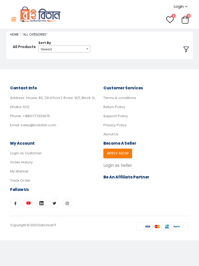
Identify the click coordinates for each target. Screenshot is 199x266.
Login (179, 6)
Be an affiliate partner (126, 177)
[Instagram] (67, 203)
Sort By (44, 43)
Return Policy (114, 106)
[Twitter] (54, 203)
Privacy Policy (114, 125)
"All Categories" (34, 34)
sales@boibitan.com (38, 125)
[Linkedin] (41, 203)
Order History (21, 162)
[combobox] (64, 48)
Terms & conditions (119, 97)
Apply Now (118, 153)
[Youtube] (28, 203)
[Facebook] (15, 203)
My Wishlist (19, 171)
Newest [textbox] (46, 49)
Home (14, 34)
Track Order (20, 180)
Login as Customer (26, 153)
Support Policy (115, 116)
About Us (111, 134)
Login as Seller (117, 165)
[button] (185, 19)
